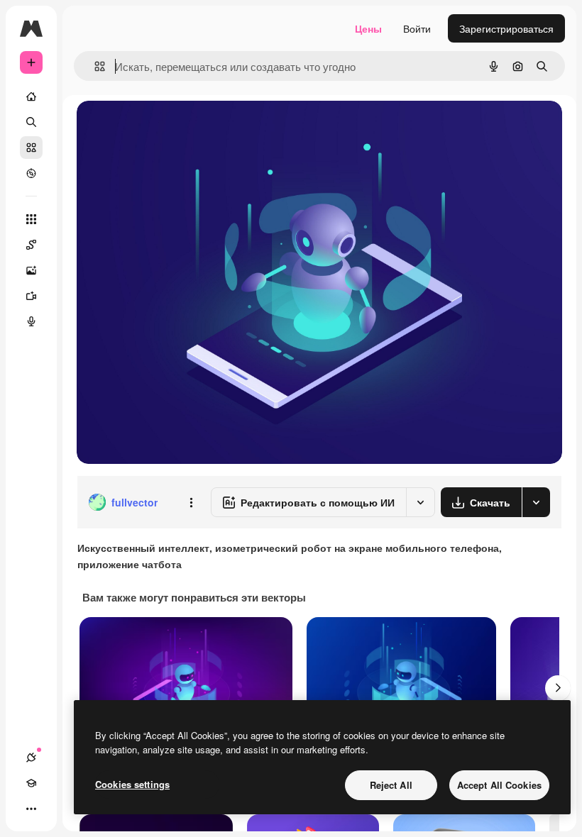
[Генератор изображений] (31, 270)
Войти (417, 28)
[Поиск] (31, 122)
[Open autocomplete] (94, 66)
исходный (172, 127)
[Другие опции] (191, 502)
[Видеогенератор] (31, 295)
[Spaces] (31, 244)
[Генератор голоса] (31, 321)
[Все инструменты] (31, 219)
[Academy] (31, 783)
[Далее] (558, 688)
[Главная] (31, 96)
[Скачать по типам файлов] (536, 502)
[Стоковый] (31, 147)
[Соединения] (31, 757)
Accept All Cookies (499, 785)
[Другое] (31, 808)
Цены (368, 28)
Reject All (391, 785)
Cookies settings (132, 784)
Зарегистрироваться (506, 28)
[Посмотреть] (31, 173)
